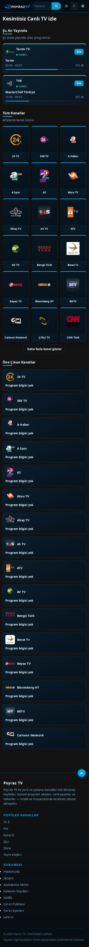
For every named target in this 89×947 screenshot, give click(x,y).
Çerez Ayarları (13, 911)
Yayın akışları (12, 855)
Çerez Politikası (14, 904)
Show (7, 848)
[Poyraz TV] (17, 6)
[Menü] (82, 6)
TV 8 (6, 822)
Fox (5, 829)
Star (6, 842)
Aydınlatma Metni (16, 885)
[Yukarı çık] (82, 773)
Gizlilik (7, 898)
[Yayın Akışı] (66, 6)
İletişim (8, 878)
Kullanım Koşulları (15, 891)
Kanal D (8, 835)
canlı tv (8, 917)
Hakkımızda (11, 872)
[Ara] (56, 6)
